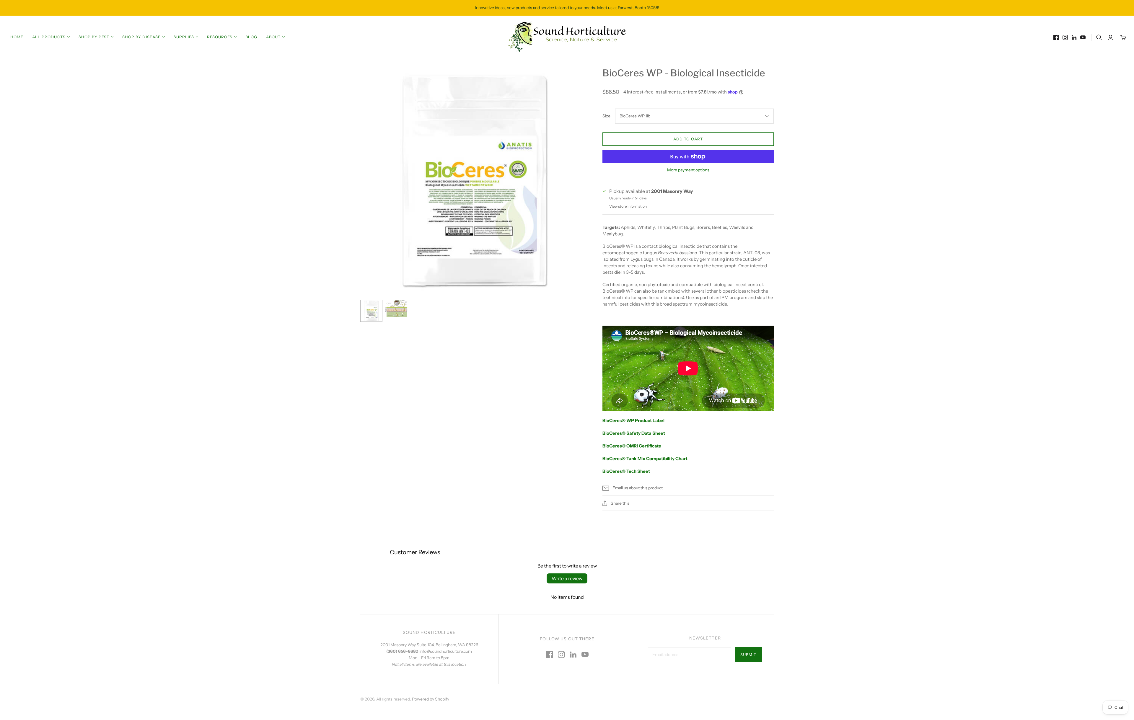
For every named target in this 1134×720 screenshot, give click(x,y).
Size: (607, 116)
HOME (16, 37)
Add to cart (688, 139)
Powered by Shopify (430, 699)
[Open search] (1099, 37)
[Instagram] (1065, 37)
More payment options (688, 170)
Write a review (567, 578)
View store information (628, 206)
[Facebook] (1056, 37)
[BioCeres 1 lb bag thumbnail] (371, 311)
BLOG (251, 37)
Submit (748, 654)
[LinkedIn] (1074, 37)
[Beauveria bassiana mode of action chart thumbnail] (396, 308)
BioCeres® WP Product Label (633, 420)
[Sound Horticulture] (567, 37)
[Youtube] (1083, 37)
